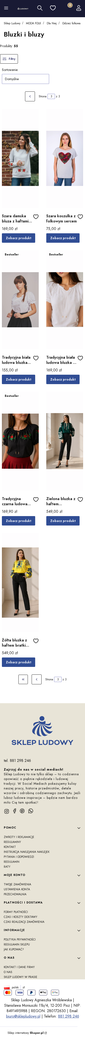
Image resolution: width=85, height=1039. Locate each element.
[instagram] (6, 811)
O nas (8, 972)
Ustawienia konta (17, 889)
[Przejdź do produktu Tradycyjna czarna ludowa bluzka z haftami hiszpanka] (20, 441)
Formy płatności (16, 912)
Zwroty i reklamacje (19, 837)
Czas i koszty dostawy (20, 917)
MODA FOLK (33, 23)
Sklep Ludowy (12, 23)
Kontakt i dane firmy (19, 967)
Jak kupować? (14, 949)
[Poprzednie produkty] (37, 679)
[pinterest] (22, 811)
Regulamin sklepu (17, 944)
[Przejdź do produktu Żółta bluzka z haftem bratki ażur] (20, 582)
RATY (7, 867)
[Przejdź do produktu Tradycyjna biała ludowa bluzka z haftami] (64, 299)
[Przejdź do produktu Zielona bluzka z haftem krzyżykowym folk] (64, 441)
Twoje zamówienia (17, 884)
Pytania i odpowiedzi (19, 857)
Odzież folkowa (71, 23)
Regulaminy (12, 842)
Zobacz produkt (18, 238)
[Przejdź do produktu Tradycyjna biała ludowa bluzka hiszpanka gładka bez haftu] (20, 299)
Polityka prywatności (20, 939)
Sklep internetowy (26, 1033)
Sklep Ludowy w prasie (20, 977)
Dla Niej (52, 23)
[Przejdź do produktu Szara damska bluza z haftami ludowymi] (20, 158)
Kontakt (10, 847)
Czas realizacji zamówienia (24, 922)
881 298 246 (68, 1016)
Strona (43, 96)
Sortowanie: (10, 69)
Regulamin (11, 862)
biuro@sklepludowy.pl (23, 1016)
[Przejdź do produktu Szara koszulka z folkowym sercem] (64, 158)
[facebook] (14, 811)
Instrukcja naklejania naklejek (27, 852)
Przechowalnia (15, 894)
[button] (6, 9)
